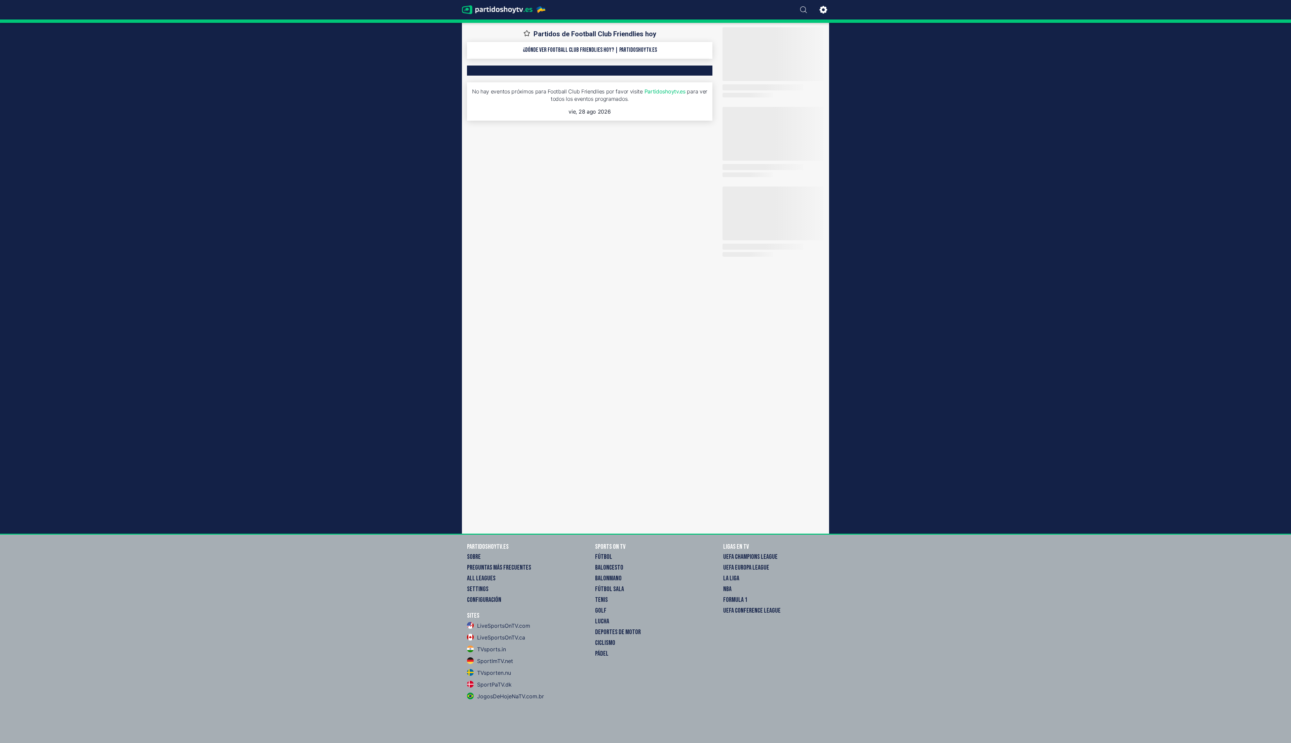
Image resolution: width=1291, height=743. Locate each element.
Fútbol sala (609, 589)
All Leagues (481, 578)
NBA (727, 589)
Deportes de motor (618, 632)
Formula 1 (735, 600)
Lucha (602, 621)
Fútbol (603, 557)
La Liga (731, 578)
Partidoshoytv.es (665, 91)
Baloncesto (609, 568)
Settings (477, 589)
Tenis (601, 600)
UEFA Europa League (746, 568)
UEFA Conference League (752, 611)
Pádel (602, 654)
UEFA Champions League (750, 557)
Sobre (474, 557)
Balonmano (608, 578)
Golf (601, 611)
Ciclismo (605, 643)
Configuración (484, 600)
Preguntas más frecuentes (499, 568)
